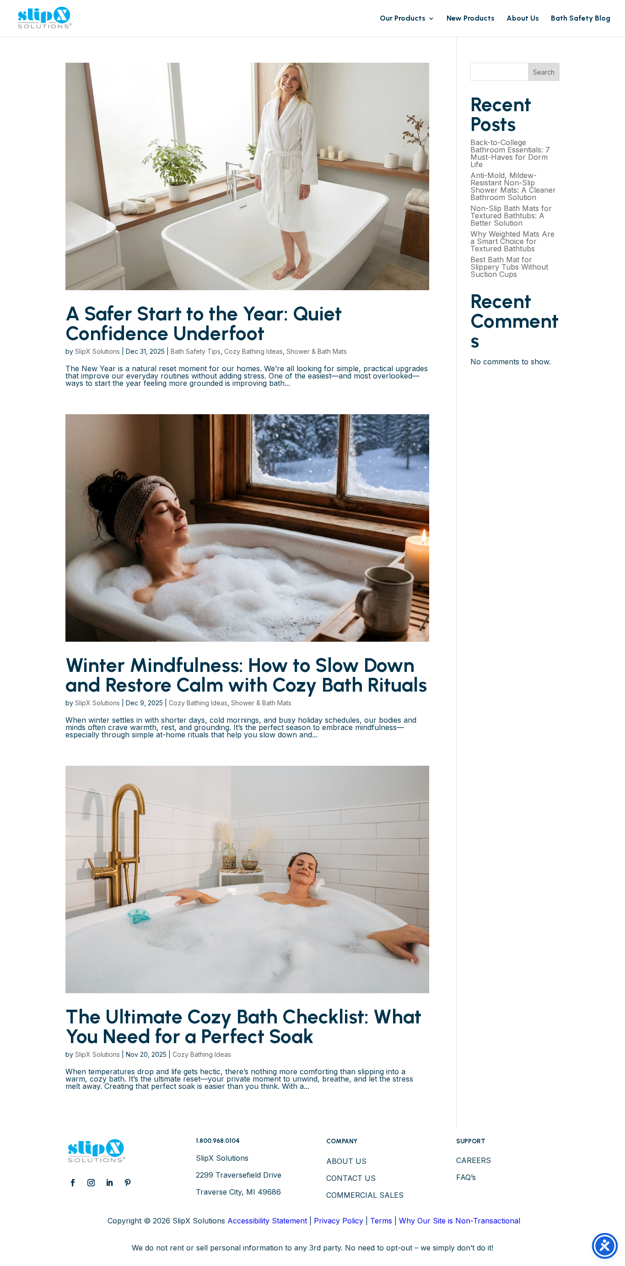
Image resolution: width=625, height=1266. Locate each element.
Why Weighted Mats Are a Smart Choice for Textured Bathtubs (512, 241)
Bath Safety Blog (580, 18)
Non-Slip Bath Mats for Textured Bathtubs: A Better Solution (511, 215)
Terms (381, 1220)
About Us (522, 18)
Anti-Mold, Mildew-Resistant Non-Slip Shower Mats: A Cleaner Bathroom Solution (513, 186)
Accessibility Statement (267, 1220)
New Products (471, 18)
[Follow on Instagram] (91, 1182)
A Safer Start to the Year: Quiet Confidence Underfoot (203, 323)
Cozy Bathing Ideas (253, 351)
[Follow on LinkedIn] (109, 1182)
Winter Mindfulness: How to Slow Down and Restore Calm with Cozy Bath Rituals (246, 675)
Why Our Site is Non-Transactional (459, 1220)
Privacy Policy (338, 1220)
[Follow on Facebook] (72, 1182)
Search (544, 72)
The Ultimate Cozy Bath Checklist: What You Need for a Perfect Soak (243, 1026)
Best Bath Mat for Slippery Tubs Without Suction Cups (509, 267)
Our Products (403, 18)
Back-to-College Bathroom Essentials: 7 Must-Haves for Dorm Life (510, 153)
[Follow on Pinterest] (127, 1182)
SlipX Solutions (97, 351)
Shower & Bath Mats (316, 351)
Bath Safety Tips (196, 351)
